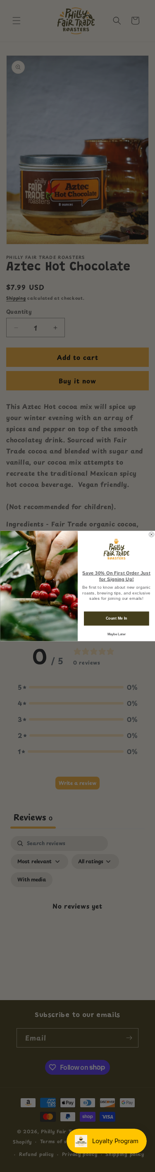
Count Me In (116, 618)
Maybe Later (116, 634)
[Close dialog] (151, 534)
